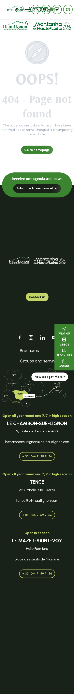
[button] (68, 9)
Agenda (64, 366)
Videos (64, 344)
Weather (64, 333)
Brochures (64, 355)
